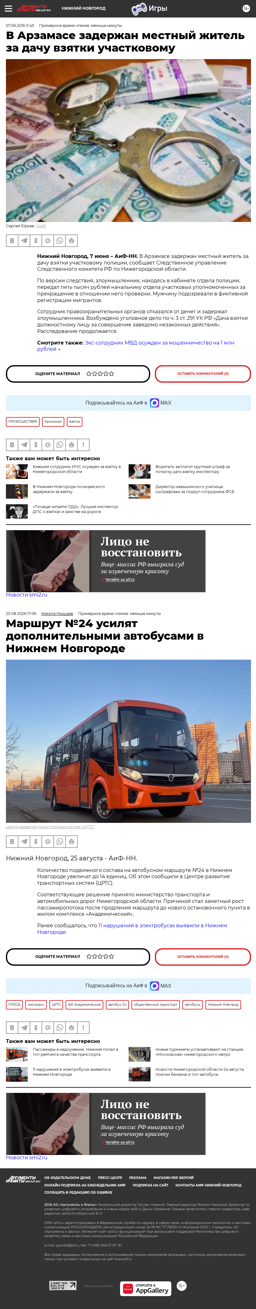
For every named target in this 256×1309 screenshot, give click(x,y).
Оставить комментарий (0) (203, 374)
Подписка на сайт (150, 1185)
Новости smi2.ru (26, 595)
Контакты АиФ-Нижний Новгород (208, 1185)
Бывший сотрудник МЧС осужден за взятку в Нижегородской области (77, 469)
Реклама (137, 1178)
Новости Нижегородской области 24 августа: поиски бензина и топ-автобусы (200, 1072)
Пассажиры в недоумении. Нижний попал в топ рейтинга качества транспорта (75, 1052)
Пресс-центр (110, 1178)
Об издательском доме (67, 1178)
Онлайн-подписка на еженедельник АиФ (85, 1185)
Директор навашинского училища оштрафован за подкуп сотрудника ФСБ (194, 489)
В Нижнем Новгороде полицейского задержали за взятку (69, 489)
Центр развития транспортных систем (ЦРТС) (50, 826)
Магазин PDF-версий (174, 1178)
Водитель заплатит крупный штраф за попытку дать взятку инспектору (192, 469)
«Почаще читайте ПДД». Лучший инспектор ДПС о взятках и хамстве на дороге (75, 509)
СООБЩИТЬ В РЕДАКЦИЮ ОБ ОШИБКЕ (78, 1193)
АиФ (41, 226)
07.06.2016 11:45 (20, 25)
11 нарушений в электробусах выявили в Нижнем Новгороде (72, 1072)
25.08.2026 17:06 (21, 613)
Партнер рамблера (98, 1286)
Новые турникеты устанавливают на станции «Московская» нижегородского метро (199, 1052)
